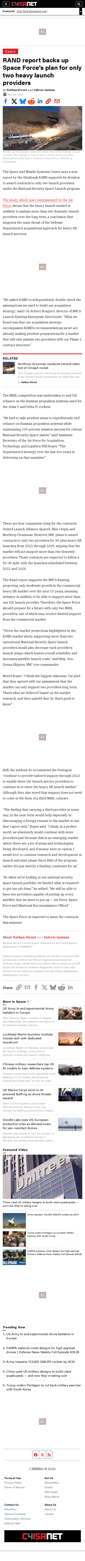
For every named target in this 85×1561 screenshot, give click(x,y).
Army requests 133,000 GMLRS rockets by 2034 (53, 1214)
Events (48, 1487)
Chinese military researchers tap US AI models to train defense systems (28, 1066)
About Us (50, 1509)
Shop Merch (51, 1496)
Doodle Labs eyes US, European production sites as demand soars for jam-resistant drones (27, 1123)
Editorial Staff (12, 1523)
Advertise (10, 1509)
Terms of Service (14, 1487)
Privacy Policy (12, 1482)
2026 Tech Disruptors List (31, 11)
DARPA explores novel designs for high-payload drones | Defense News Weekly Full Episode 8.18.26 (54, 1252)
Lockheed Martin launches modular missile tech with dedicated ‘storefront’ (28, 1038)
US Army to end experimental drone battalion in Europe (28, 1010)
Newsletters (51, 1482)
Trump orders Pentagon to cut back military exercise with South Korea (50, 1234)
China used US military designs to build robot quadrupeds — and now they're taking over (40, 1204)
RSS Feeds (51, 1492)
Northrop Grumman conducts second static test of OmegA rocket (49, 365)
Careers (49, 1514)
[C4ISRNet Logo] (24, 4)
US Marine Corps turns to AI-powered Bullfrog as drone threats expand (27, 1094)
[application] (42, 1177)
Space (10, 51)
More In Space (14, 1002)
